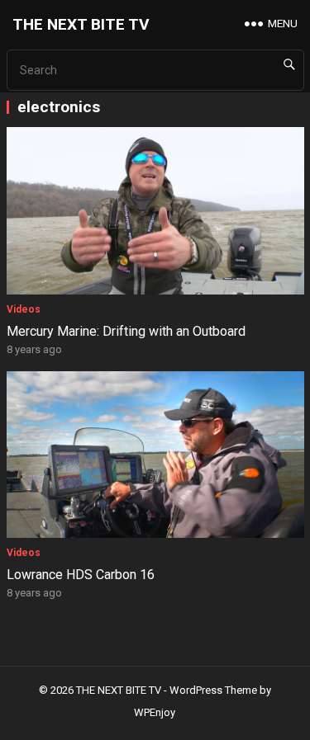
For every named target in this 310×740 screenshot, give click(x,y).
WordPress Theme (213, 690)
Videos (24, 309)
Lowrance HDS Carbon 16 (81, 574)
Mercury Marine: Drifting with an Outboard (126, 331)
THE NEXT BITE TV (81, 24)
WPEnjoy (154, 712)
